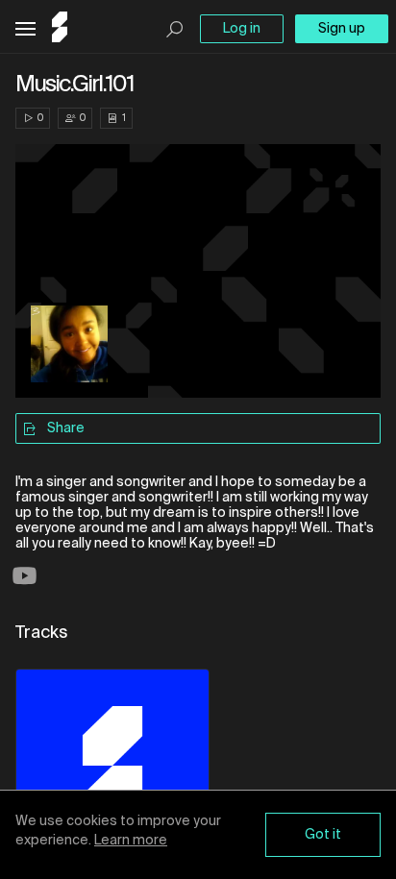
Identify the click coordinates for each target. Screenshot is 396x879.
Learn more (130, 840)
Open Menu (25, 29)
